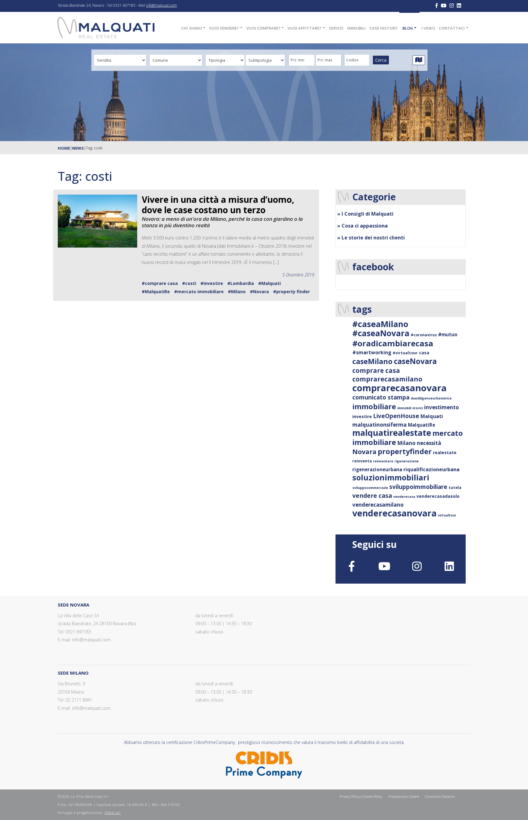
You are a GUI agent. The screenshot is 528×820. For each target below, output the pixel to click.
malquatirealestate (391, 432)
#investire (211, 283)
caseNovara (415, 361)
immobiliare (374, 406)
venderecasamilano (378, 504)
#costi (189, 283)
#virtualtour (405, 352)
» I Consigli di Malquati (365, 213)
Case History (383, 28)
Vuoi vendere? (224, 28)
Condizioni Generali (440, 796)
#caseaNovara (380, 333)
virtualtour (447, 515)
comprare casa (376, 370)
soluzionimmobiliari (390, 477)
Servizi (336, 28)
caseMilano (372, 361)
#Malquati (269, 283)
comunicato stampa (380, 397)
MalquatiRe (421, 425)
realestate (445, 452)
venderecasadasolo (438, 496)
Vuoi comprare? (263, 28)
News (78, 148)
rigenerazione (406, 461)
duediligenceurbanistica (431, 398)
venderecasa (404, 496)
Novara (364, 451)
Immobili (356, 28)
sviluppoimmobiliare (418, 486)
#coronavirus (424, 334)
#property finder (291, 291)
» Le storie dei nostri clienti (371, 237)
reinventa (362, 461)
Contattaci (452, 28)
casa (424, 352)
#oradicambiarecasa (392, 343)
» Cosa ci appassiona (362, 225)
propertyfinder (405, 451)
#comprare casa (160, 283)
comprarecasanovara (399, 388)
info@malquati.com (161, 5)
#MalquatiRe (156, 291)
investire (362, 416)
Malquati (431, 416)
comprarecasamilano (387, 378)
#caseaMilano (380, 324)
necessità (429, 442)
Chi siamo (191, 28)
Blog (407, 28)
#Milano (237, 291)
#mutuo (447, 334)
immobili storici (410, 408)
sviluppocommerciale (370, 488)
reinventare (383, 461)
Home (64, 148)
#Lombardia (240, 283)
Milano (406, 442)
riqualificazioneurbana (431, 469)
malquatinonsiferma (379, 424)
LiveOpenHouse (396, 416)
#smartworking (371, 352)
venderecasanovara (394, 513)
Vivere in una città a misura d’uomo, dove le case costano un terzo (218, 205)
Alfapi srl (113, 812)
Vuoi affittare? (304, 28)
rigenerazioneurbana (377, 469)
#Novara (259, 291)
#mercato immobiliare (199, 291)
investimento (441, 407)
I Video (428, 28)
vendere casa (372, 495)
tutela (455, 487)
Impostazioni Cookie (403, 796)
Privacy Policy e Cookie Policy (360, 796)
